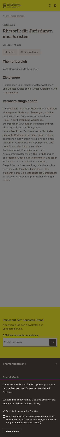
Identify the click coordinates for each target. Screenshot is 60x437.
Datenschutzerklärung (27, 403)
